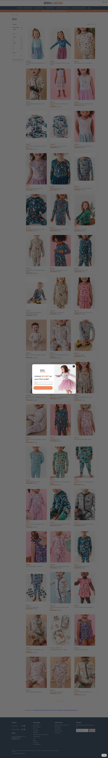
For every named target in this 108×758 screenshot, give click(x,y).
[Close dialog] (74, 366)
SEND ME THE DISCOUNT (43, 388)
